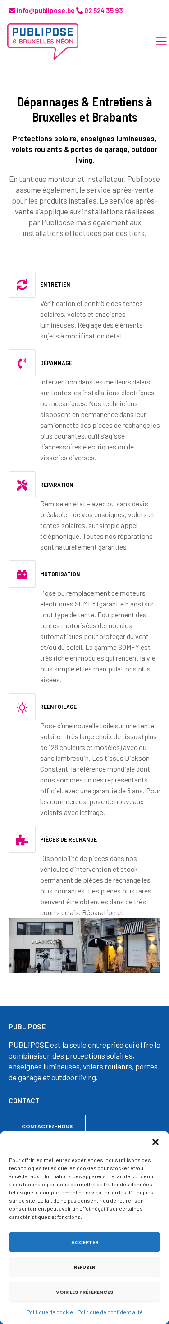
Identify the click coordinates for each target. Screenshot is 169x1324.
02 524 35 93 (103, 10)
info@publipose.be (45, 10)
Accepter (84, 1242)
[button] (155, 1142)
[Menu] (156, 41)
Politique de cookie (50, 1312)
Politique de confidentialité (110, 1312)
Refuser (84, 1267)
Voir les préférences (84, 1292)
